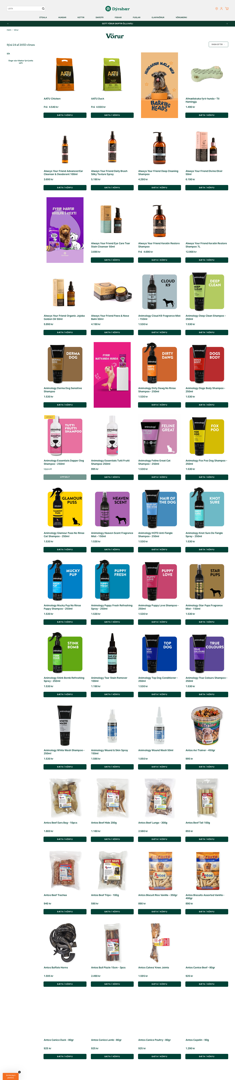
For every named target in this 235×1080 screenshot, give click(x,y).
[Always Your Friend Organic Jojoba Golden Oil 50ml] (65, 291)
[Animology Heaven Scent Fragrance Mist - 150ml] (112, 508)
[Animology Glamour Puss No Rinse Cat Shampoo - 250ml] (65, 508)
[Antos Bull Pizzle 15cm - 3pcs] (112, 942)
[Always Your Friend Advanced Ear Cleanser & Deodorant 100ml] (65, 146)
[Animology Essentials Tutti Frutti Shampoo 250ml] (112, 436)
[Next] (227, 23)
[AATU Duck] (112, 73)
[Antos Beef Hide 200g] (112, 797)
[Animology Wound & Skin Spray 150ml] (112, 725)
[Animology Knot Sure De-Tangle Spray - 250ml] (206, 508)
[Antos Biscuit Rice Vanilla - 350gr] (159, 870)
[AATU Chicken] (65, 73)
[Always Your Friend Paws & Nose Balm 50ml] (112, 291)
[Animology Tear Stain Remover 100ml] (112, 653)
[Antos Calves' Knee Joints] (159, 942)
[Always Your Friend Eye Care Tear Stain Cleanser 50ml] (112, 218)
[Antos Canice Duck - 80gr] (65, 1015)
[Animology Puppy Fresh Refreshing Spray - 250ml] (112, 580)
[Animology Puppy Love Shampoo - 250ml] (159, 580)
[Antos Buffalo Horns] (65, 942)
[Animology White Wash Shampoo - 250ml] (65, 725)
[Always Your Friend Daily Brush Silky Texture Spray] (112, 146)
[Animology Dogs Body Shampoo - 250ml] (206, 363)
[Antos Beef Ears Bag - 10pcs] (65, 797)
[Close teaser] (19, 1072)
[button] (44, 17)
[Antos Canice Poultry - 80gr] (159, 1015)
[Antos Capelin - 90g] (206, 1015)
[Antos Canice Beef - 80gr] (206, 942)
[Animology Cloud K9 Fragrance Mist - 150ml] (159, 291)
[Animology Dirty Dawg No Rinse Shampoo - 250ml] (159, 363)
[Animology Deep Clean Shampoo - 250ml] (206, 291)
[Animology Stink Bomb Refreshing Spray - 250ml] (65, 653)
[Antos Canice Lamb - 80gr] (112, 1015)
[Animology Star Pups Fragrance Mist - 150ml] (206, 580)
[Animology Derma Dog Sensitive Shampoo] (65, 363)
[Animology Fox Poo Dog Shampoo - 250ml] (206, 436)
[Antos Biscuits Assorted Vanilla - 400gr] (206, 870)
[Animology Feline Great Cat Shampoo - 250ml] (159, 436)
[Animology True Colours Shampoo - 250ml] (206, 653)
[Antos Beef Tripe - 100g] (112, 870)
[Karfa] (227, 8)
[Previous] (8, 23)
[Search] (43, 8)
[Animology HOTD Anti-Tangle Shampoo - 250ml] (159, 508)
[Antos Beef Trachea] (65, 870)
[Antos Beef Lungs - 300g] (159, 797)
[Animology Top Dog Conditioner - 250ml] (159, 653)
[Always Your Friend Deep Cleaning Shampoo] (159, 146)
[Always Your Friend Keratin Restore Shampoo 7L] (206, 218)
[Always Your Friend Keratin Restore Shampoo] (159, 218)
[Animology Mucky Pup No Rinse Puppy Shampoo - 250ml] (65, 580)
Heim (9, 30)
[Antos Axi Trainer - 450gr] (206, 725)
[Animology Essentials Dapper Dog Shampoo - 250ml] (65, 436)
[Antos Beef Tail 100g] (206, 797)
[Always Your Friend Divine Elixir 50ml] (206, 146)
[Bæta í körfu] (206, 115)
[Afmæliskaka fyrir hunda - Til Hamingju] (206, 73)
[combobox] (24, 8)
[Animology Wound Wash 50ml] (159, 725)
